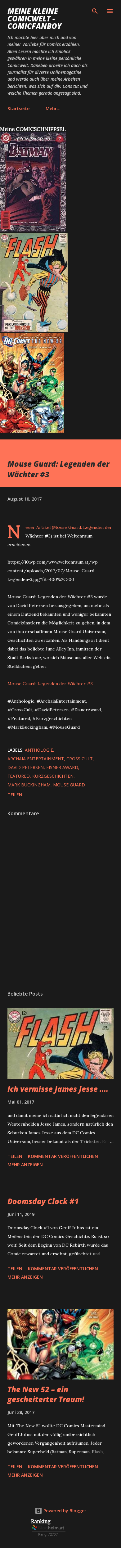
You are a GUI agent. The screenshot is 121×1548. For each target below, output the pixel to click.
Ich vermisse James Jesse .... (57, 1089)
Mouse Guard (69, 785)
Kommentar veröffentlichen (63, 1156)
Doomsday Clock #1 (43, 1201)
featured (18, 776)
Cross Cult (79, 759)
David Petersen (25, 767)
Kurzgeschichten (53, 776)
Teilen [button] (14, 795)
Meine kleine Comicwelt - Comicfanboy (34, 18)
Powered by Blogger (64, 1511)
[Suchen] (95, 11)
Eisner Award (62, 767)
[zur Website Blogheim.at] (49, 1535)
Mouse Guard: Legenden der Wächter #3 (50, 683)
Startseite (18, 108)
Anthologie (39, 750)
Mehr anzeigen (25, 1165)
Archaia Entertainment (35, 759)
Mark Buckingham (29, 785)
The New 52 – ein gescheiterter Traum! (45, 1394)
